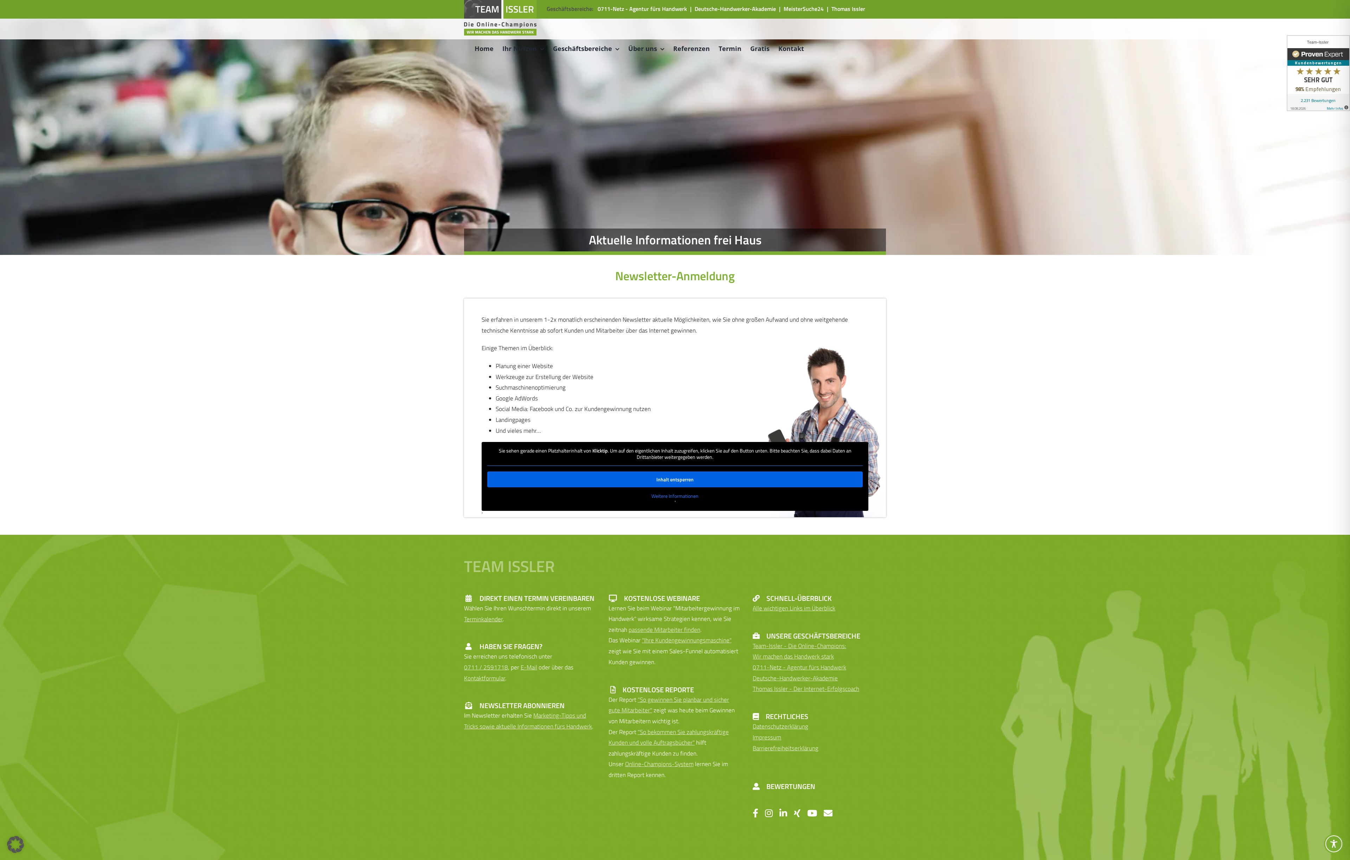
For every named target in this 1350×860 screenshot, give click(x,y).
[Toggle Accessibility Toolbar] (1334, 844)
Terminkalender (483, 619)
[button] (15, 844)
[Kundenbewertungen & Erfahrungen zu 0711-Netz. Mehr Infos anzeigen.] (1318, 73)
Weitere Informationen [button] (675, 496)
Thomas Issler (848, 9)
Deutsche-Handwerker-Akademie (735, 9)
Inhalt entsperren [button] (675, 479)
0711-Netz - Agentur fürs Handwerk (642, 9)
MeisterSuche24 (804, 9)
